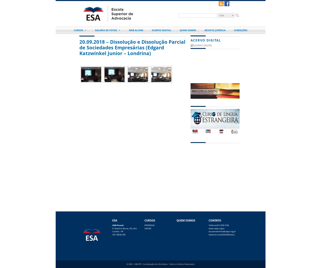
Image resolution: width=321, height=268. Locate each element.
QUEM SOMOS (188, 30)
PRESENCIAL (149, 225)
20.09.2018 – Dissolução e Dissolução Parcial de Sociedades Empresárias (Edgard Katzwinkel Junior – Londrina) (132, 48)
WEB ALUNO (136, 30)
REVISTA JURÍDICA (215, 30)
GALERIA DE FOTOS (106, 30)
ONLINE (147, 228)
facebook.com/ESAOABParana (222, 235)
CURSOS (78, 30)
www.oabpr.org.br (217, 228)
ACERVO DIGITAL (161, 30)
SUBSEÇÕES (240, 30)
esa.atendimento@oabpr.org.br (222, 231)
